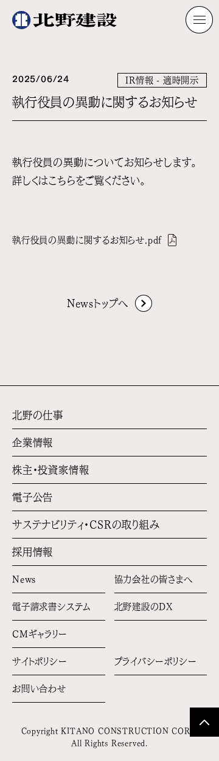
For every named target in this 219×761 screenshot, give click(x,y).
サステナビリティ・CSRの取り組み (86, 524)
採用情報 (32, 552)
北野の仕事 (37, 415)
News (24, 579)
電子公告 (32, 497)
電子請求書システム (51, 606)
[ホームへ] (64, 20)
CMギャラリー (40, 634)
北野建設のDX (144, 606)
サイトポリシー (40, 661)
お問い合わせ (39, 688)
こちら (62, 180)
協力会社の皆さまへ (153, 579)
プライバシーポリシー (155, 661)
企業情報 (32, 442)
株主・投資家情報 (50, 470)
